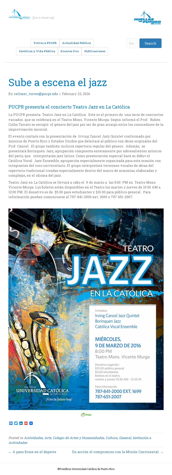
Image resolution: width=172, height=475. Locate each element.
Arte (47, 437)
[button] (150, 43)
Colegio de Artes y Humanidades (78, 437)
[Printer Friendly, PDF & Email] (86, 414)
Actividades (33, 437)
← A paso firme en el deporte (32, 452)
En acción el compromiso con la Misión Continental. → (118, 452)
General (125, 437)
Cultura (111, 437)
